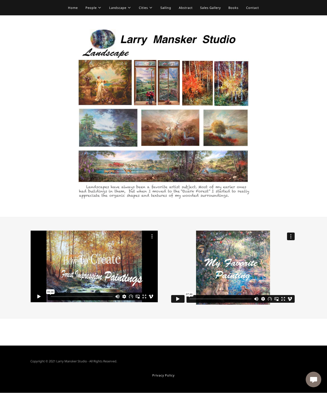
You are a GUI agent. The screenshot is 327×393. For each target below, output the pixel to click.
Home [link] (73, 8)
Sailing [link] (165, 8)
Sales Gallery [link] (210, 8)
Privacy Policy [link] (163, 375)
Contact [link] (252, 8)
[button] (93, 8)
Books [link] (233, 8)
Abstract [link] (185, 8)
